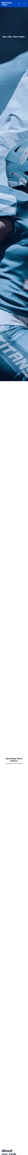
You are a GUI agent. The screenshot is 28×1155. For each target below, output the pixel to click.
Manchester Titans (7, 4)
